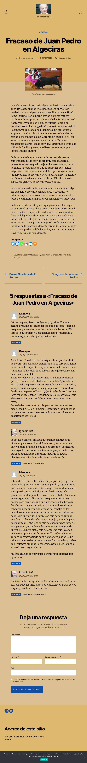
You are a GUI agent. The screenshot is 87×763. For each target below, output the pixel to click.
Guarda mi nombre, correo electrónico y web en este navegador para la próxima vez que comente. (44, 681)
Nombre (15, 657)
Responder (15, 342)
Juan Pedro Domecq (49, 255)
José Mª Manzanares (31, 255)
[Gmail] (26, 244)
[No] (84, 757)
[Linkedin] (31, 244)
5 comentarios (65, 58)
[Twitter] (13, 244)
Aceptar (44, 760)
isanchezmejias (29, 58)
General (43, 32)
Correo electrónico (53, 657)
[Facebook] (17, 244)
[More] (35, 244)
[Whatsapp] (22, 244)
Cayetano (18, 255)
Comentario (16, 635)
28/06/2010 (47, 58)
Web (12, 668)
